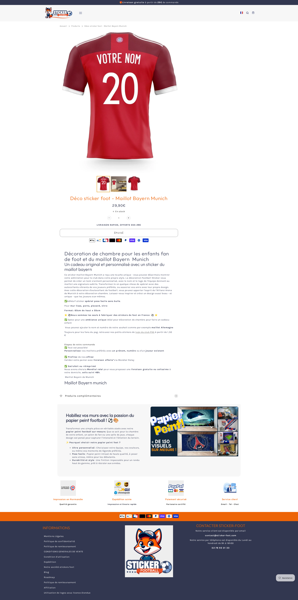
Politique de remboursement (60, 546)
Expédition (50, 562)
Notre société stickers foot (59, 567)
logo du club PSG (144, 332)
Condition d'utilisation (57, 557)
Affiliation (50, 587)
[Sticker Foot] (57, 13)
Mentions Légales (54, 536)
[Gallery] (119, 112)
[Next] (173, 103)
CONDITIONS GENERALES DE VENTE (63, 551)
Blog (46, 572)
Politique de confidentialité (59, 541)
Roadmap (49, 577)
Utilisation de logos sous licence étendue (67, 592)
